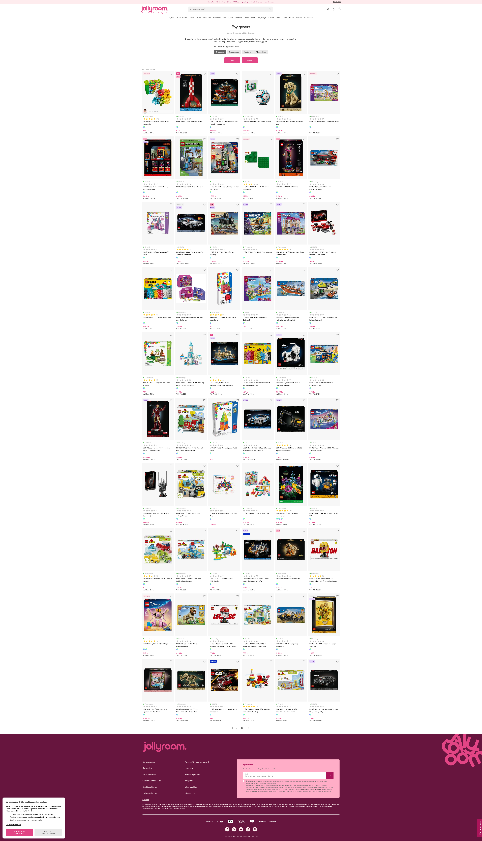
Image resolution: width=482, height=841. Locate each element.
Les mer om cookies (13, 825)
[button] (333, 9)
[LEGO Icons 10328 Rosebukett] (279, 519)
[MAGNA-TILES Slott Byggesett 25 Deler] (144, 257)
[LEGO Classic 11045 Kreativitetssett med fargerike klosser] (244, 388)
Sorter (249, 60)
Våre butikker (191, 787)
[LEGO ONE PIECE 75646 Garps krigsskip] (210, 257)
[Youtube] (241, 829)
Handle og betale (192, 774)
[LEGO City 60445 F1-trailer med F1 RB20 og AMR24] (310, 192)
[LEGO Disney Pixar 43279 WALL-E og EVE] (310, 519)
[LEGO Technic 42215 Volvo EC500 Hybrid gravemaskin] (277, 453)
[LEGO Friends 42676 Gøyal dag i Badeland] (244, 323)
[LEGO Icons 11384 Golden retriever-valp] (277, 127)
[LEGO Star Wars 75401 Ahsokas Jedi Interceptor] (210, 714)
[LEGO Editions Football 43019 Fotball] (244, 127)
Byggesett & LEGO (239, 33)
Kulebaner (248, 52)
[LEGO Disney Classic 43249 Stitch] (146, 649)
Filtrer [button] (232, 60)
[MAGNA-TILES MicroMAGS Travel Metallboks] (210, 323)
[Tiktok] (248, 829)
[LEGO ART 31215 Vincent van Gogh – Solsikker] (310, 649)
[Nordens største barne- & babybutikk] (154, 8)
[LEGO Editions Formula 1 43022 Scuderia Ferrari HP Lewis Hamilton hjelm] (310, 584)
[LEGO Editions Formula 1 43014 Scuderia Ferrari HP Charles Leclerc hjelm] (210, 649)
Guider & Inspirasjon (151, 780)
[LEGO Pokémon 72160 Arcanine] (277, 584)
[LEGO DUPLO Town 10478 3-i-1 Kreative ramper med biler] (277, 714)
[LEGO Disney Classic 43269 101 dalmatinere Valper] (277, 388)
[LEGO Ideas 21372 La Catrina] (277, 192)
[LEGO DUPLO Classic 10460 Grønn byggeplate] (244, 192)
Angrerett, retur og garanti (197, 762)
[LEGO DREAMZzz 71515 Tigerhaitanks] (244, 257)
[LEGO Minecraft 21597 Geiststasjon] (177, 192)
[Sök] (270, 9)
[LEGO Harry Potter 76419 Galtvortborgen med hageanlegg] (210, 388)
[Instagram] (234, 829)
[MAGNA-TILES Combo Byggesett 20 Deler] (210, 453)
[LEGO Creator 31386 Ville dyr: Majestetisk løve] (177, 649)
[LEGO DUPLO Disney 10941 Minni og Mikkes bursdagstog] (244, 714)
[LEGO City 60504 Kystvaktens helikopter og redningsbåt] (277, 323)
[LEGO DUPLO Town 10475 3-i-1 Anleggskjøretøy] (177, 519)
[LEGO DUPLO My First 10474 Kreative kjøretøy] (144, 584)
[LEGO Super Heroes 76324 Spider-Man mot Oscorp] (210, 192)
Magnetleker (261, 52)
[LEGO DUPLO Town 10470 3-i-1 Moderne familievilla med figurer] (244, 649)
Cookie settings (149, 787)
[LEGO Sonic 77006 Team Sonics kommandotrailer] (310, 388)
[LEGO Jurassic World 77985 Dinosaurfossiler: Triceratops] (177, 714)
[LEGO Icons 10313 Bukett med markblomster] (277, 519)
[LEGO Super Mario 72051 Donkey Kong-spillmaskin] (144, 192)
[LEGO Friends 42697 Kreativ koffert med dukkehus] (177, 323)
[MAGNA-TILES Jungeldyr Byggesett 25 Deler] (144, 388)
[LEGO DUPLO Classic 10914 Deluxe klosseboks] (144, 127)
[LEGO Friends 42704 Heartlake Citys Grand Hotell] (277, 257)
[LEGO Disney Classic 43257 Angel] (144, 649)
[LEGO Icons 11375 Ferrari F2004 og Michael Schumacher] (310, 257)
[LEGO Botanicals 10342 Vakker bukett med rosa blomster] (282, 519)
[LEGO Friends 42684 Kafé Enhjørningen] (310, 127)
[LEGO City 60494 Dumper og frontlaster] (277, 649)
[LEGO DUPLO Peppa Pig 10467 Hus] (244, 519)
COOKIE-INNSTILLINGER (48, 832)
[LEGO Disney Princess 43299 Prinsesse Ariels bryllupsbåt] (310, 453)
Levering (189, 768)
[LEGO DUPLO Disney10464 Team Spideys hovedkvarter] (177, 584)
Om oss (145, 799)
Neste (249, 728)
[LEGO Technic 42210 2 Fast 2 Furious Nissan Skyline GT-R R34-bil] (244, 453)
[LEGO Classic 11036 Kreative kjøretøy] (144, 323)
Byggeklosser (234, 52)
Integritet (189, 780)
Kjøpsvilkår (147, 768)
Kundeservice (337, 2)
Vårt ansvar (190, 793)
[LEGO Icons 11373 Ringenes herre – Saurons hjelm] (144, 519)
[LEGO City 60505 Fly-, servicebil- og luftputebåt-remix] (310, 323)
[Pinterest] (255, 829)
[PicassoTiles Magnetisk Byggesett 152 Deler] (210, 519)
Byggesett (251, 33)
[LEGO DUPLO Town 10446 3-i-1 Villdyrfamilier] (210, 584)
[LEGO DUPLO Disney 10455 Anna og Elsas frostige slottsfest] (177, 388)
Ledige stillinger (149, 793)
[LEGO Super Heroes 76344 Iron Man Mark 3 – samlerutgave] (144, 453)
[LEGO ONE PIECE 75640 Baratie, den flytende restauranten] (210, 127)
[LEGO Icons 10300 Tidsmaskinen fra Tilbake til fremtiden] (177, 257)
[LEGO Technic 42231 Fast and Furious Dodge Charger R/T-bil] (310, 714)
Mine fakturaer (149, 774)
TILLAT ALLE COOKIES (19, 832)
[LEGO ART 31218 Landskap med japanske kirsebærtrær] (144, 714)
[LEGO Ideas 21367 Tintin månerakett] (177, 127)
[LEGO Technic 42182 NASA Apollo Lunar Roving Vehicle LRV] (244, 584)
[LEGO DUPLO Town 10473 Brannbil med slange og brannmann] (177, 453)
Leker (229, 33)
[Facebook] (227, 829)
